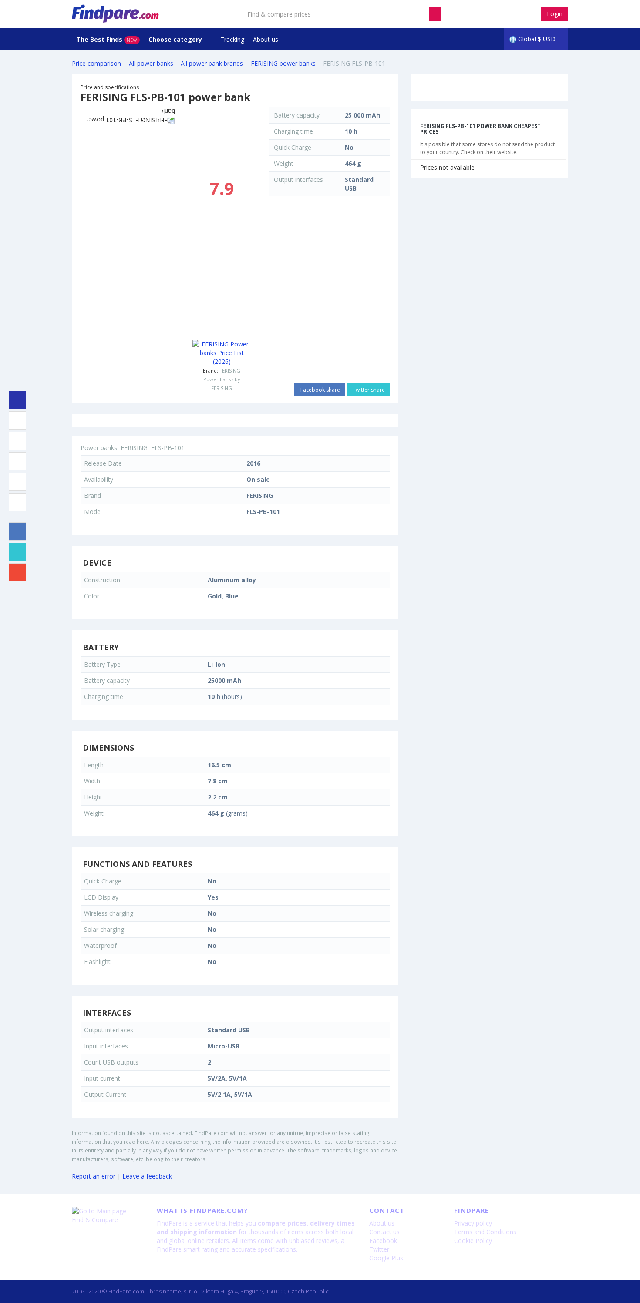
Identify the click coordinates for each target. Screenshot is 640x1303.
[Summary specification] (17, 400)
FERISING (229, 370)
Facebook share (319, 389)
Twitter (379, 1249)
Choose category (176, 39)
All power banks (151, 63)
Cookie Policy (473, 1240)
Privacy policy (473, 1223)
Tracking (232, 39)
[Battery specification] (17, 441)
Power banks (99, 447)
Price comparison (96, 63)
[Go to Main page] (108, 1211)
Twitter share (368, 389)
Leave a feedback (147, 1176)
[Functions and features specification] (17, 481)
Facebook (383, 1240)
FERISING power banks (283, 63)
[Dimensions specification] (17, 461)
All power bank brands (212, 63)
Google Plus (386, 1258)
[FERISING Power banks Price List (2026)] (221, 353)
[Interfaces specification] (17, 502)
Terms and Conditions (485, 1232)
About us (265, 39)
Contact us (384, 1232)
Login (555, 14)
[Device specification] (17, 420)
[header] (435, 14)
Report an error (93, 1176)
